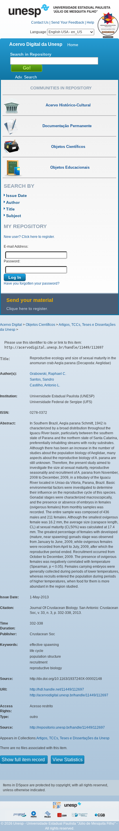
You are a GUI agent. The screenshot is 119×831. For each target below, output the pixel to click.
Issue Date (16, 195)
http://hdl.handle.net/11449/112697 (57, 689)
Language (38, 32)
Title (10, 209)
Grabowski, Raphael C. (48, 374)
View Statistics (68, 759)
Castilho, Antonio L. (45, 385)
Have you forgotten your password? (32, 283)
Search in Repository (30, 54)
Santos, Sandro (42, 379)
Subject (13, 215)
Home (72, 44)
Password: (12, 261)
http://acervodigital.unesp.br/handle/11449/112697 (69, 695)
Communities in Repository (61, 88)
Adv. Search (26, 77)
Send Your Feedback (67, 22)
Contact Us (40, 22)
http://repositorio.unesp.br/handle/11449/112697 (67, 727)
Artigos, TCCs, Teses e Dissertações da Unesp (72, 738)
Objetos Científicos (40, 325)
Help (90, 22)
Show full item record (24, 759)
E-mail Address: (16, 247)
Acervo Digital (11, 325)
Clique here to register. (27, 308)
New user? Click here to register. (29, 237)
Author (13, 202)
